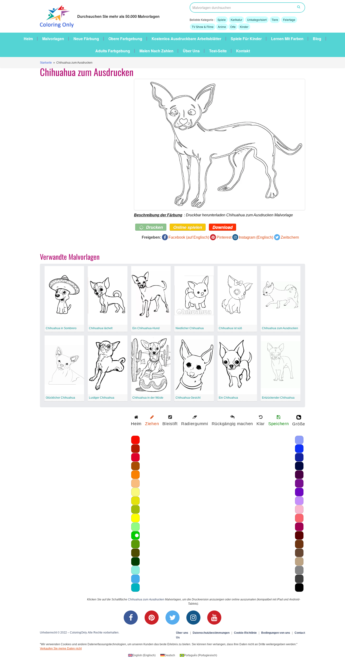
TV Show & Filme (203, 27)
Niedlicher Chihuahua (190, 328)
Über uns (191, 51)
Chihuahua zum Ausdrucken (280, 328)
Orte (233, 27)
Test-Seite (218, 51)
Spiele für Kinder (246, 38)
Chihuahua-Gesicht (188, 397)
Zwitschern (290, 237)
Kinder (244, 27)
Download (222, 227)
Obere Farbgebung (125, 38)
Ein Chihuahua (228, 397)
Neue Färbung (86, 38)
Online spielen (187, 227)
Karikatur (236, 20)
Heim (28, 38)
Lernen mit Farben (287, 38)
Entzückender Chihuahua (278, 397)
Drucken (154, 227)
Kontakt (243, 51)
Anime (222, 27)
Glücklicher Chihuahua (60, 397)
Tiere (275, 20)
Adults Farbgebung (112, 51)
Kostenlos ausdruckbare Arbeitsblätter (186, 38)
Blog (317, 38)
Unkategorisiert (257, 20)
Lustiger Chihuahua (101, 397)
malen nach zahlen (156, 51)
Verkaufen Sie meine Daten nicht (61, 648)
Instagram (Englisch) (256, 237)
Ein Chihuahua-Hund (146, 328)
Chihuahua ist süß (230, 328)
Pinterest (224, 237)
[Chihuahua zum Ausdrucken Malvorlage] (219, 144)
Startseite (46, 62)
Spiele (222, 20)
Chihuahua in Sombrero (61, 328)
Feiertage (289, 20)
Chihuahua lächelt (100, 328)
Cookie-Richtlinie (245, 632)
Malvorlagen (53, 38)
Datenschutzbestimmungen (211, 632)
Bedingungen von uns (275, 632)
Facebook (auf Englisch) (189, 237)
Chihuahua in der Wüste (147, 397)
